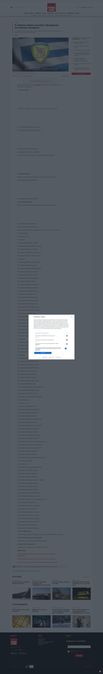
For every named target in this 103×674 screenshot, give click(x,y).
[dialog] (51, 337)
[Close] (72, 317)
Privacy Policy (58, 357)
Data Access (51, 357)
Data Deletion (44, 357)
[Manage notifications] (100, 671)
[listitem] (51, 333)
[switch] (66, 336)
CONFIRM (43, 352)
